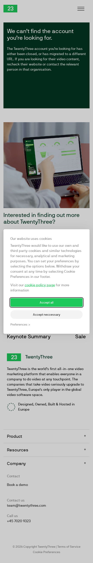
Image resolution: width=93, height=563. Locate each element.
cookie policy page (40, 285)
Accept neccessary (46, 314)
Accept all (46, 302)
